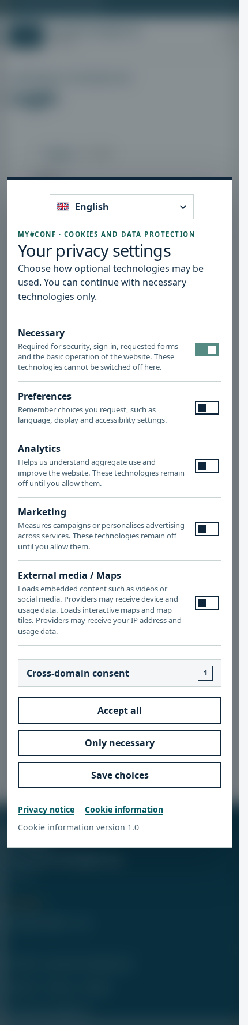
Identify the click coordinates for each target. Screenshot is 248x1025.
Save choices (120, 775)
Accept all (119, 710)
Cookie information (124, 809)
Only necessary (120, 743)
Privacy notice (46, 809)
